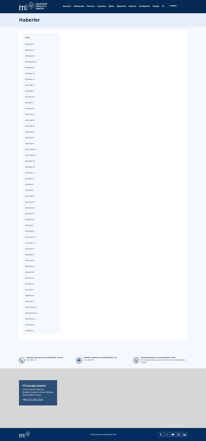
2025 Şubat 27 (30, 56)
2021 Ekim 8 (29, 225)
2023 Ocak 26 (29, 120)
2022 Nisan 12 (30, 173)
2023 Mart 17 (29, 103)
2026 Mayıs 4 (29, 50)
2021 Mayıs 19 (30, 243)
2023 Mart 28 (29, 97)
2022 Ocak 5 (29, 190)
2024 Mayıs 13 (30, 79)
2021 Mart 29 (29, 272)
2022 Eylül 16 (29, 143)
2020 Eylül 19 (29, 301)
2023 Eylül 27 (29, 91)
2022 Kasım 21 (30, 132)
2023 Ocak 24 (29, 126)
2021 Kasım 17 (30, 202)
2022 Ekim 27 (29, 138)
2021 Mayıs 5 (29, 249)
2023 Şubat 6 (29, 108)
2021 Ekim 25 (29, 208)
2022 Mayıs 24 (30, 167)
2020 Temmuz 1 (30, 319)
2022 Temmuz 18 (31, 149)
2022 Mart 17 (29, 184)
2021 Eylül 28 (29, 231)
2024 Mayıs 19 (30, 73)
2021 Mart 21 (29, 284)
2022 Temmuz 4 (30, 155)
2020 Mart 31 (29, 330)
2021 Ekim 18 (29, 219)
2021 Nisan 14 (30, 266)
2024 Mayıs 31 (30, 67)
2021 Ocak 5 (29, 290)
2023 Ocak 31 (29, 114)
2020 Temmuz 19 (31, 313)
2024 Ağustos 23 (31, 62)
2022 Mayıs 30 (30, 161)
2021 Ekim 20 (29, 214)
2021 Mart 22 (29, 278)
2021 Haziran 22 (30, 237)
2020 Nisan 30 (30, 325)
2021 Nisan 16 (30, 260)
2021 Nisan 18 (30, 254)
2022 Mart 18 (29, 178)
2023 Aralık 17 (30, 85)
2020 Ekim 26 (29, 295)
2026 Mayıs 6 (29, 44)
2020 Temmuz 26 (31, 307)
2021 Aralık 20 (30, 196)
